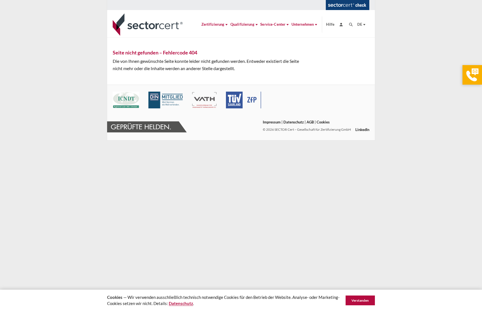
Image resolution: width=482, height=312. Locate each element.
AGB (310, 122)
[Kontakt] (472, 75)
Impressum (272, 122)
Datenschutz (293, 122)
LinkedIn (362, 129)
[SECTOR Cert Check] (347, 5)
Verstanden (360, 300)
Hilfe (330, 24)
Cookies (323, 122)
